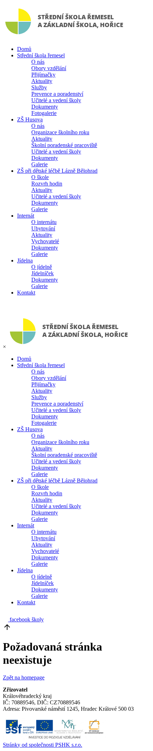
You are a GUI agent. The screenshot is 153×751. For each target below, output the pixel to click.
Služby (39, 87)
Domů (24, 49)
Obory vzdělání (48, 68)
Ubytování (43, 228)
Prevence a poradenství (57, 94)
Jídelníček (42, 273)
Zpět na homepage (23, 677)
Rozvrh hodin (46, 184)
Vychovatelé (45, 241)
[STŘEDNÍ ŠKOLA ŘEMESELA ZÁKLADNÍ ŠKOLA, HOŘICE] (65, 37)
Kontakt (26, 293)
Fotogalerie (44, 113)
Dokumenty (44, 107)
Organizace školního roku (60, 132)
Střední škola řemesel (41, 55)
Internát (25, 216)
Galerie (39, 164)
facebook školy (26, 619)
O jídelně (41, 267)
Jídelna (25, 260)
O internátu (44, 222)
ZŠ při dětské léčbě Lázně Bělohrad (57, 171)
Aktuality (41, 81)
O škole (40, 177)
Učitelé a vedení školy (56, 100)
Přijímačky (43, 75)
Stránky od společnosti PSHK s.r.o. (42, 745)
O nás (37, 62)
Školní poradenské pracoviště (64, 145)
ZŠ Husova (30, 119)
